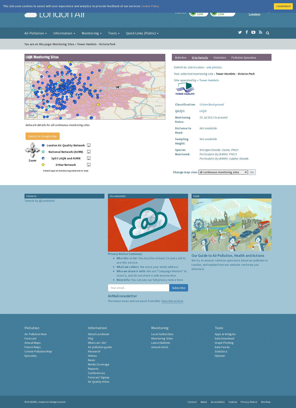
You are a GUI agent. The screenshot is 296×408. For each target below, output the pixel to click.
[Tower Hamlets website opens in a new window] (185, 88)
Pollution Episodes (243, 57)
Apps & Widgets (225, 334)
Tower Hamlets (209, 80)
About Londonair (99, 334)
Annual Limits (159, 347)
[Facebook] (247, 32)
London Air (55, 14)
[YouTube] (253, 32)
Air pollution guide (100, 347)
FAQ (90, 338)
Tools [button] (112, 33)
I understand (283, 6)
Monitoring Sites (162, 338)
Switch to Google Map (42, 136)
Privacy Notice (249, 401)
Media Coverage (99, 364)
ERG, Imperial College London (49, 401)
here (180, 280)
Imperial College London (260, 14)
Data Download (224, 338)
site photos (214, 67)
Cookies (232, 401)
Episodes (30, 356)
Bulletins (180, 57)
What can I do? (97, 343)
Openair (220, 356)
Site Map (265, 401)
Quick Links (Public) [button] (141, 33)
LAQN (203, 111)
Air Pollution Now (35, 334)
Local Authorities (162, 334)
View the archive (172, 301)
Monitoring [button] (91, 33)
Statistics (219, 57)
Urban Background (212, 104)
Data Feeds (222, 347)
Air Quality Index (98, 382)
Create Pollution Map (38, 351)
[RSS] (260, 32)
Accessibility (218, 401)
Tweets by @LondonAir (39, 201)
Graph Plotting (224, 343)
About (204, 401)
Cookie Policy (150, 6)
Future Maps (32, 347)
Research (94, 351)
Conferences (96, 373)
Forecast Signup (99, 377)
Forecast (30, 338)
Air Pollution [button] (34, 33)
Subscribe (178, 288)
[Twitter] (240, 32)
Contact (192, 401)
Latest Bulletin (160, 343)
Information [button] (63, 33)
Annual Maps (32, 343)
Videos (92, 356)
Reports (93, 369)
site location (196, 67)
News (91, 360)
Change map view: (185, 172)
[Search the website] (268, 32)
